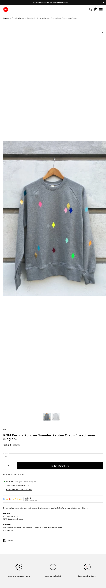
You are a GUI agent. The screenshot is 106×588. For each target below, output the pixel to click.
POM (5, 430)
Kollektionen (19, 18)
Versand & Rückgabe (13, 475)
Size (6, 454)
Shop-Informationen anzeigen (19, 489)
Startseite (7, 18)
